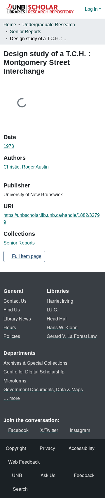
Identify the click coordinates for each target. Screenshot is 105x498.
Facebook (18, 430)
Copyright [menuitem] (16, 448)
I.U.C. (52, 309)
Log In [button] (92, 9)
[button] (40, 9)
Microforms (15, 380)
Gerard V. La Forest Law (72, 336)
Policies (12, 336)
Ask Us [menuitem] (48, 475)
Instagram (80, 430)
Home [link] (10, 24)
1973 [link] (9, 146)
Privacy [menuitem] (47, 448)
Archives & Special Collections (35, 362)
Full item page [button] (26, 256)
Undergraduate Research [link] (48, 24)
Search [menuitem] (20, 488)
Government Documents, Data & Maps (43, 389)
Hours (10, 327)
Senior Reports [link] (25, 31)
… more (12, 398)
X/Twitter (49, 430)
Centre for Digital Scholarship (34, 371)
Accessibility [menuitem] (81, 448)
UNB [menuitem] (17, 475)
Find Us (12, 309)
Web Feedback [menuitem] (24, 461)
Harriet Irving (60, 300)
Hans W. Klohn (62, 327)
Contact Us (15, 300)
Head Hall (57, 318)
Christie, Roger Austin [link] (26, 166)
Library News (17, 318)
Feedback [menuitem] (84, 475)
